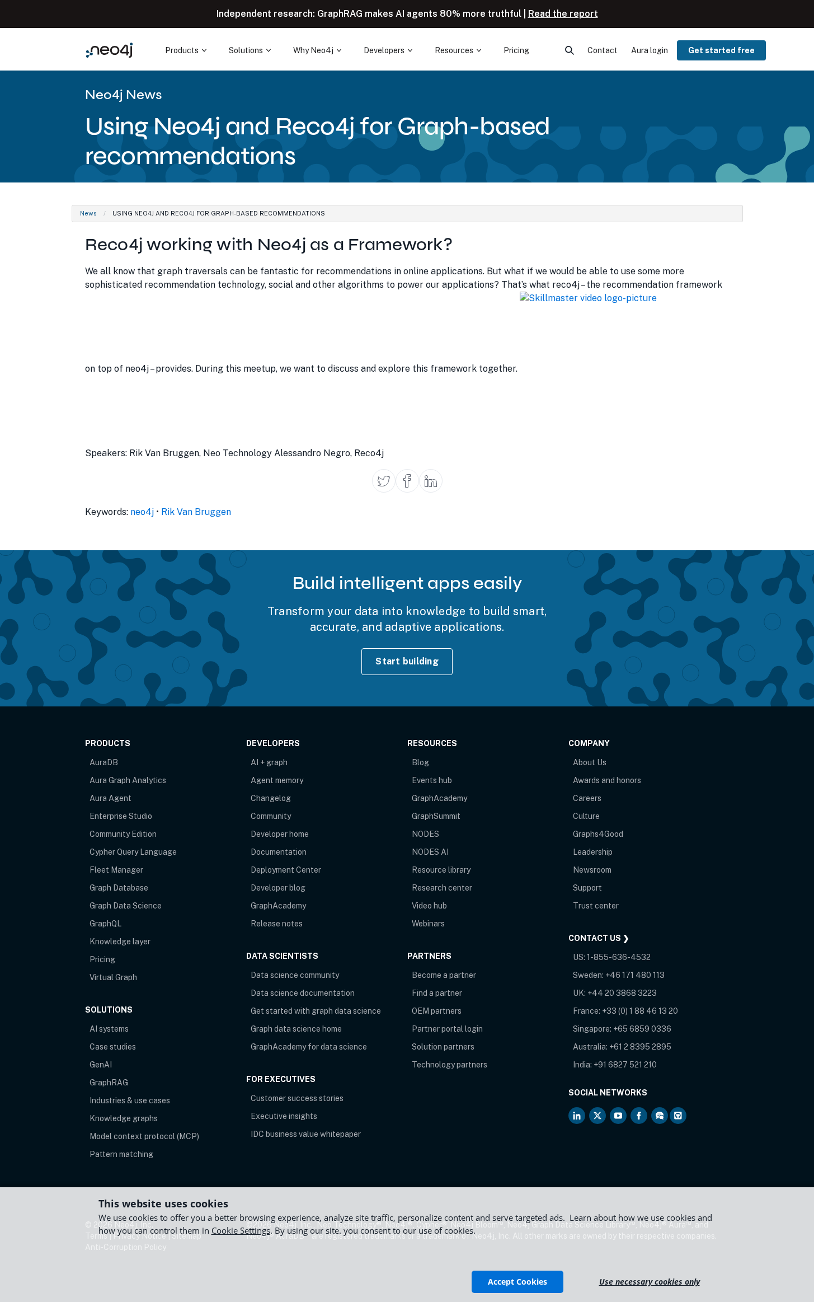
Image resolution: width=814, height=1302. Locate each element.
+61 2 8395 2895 (640, 1046)
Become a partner (444, 975)
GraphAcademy (278, 905)
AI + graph (269, 762)
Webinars (428, 923)
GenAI (101, 1064)
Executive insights (284, 1116)
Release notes (277, 923)
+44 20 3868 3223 (622, 993)
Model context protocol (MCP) (144, 1136)
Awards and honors (607, 780)
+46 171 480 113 (635, 975)
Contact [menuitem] (602, 50)
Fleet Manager (116, 869)
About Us (589, 762)
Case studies (113, 1046)
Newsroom (592, 869)
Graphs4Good (598, 834)
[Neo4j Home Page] (109, 50)
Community (271, 816)
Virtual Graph (113, 977)
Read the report (563, 13)
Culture (586, 816)
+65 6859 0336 (642, 1028)
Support (587, 887)
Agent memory (277, 780)
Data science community (295, 975)
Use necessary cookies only (649, 1281)
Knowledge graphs (124, 1118)
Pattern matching (121, 1154)
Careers (587, 798)
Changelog (271, 798)
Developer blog (278, 887)
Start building (407, 661)
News (88, 213)
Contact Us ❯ (598, 938)
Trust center (596, 905)
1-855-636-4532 (619, 957)
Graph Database (119, 887)
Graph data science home (296, 1028)
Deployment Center (286, 869)
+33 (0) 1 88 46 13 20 (640, 1010)
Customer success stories (297, 1098)
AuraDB (104, 762)
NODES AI (430, 851)
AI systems (109, 1028)
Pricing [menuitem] (516, 50)
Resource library (441, 869)
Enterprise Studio (121, 816)
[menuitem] (186, 50)
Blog (420, 762)
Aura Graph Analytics (128, 780)
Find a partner (437, 993)
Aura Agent (110, 798)
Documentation (279, 851)
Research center (442, 887)
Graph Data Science (126, 905)
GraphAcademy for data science (309, 1046)
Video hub (429, 905)
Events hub (432, 780)
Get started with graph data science (316, 1010)
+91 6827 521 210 (625, 1064)
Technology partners (449, 1064)
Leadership (593, 851)
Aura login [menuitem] (649, 50)
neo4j (142, 512)
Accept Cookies (517, 1281)
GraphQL (105, 923)
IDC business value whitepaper (306, 1134)
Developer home (280, 834)
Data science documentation (303, 993)
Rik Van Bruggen (196, 512)
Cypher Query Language (133, 851)
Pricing (102, 959)
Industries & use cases (130, 1100)
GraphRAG (109, 1082)
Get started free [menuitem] (721, 50)
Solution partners (443, 1046)
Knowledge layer (120, 941)
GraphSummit (436, 816)
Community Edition (123, 834)
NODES (425, 834)
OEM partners (437, 1010)
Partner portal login (447, 1028)
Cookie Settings (240, 1230)
